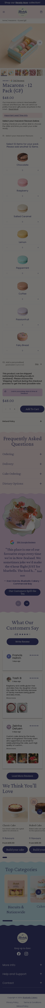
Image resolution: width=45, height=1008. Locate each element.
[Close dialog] (42, 491)
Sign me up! (33, 512)
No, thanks (33, 515)
